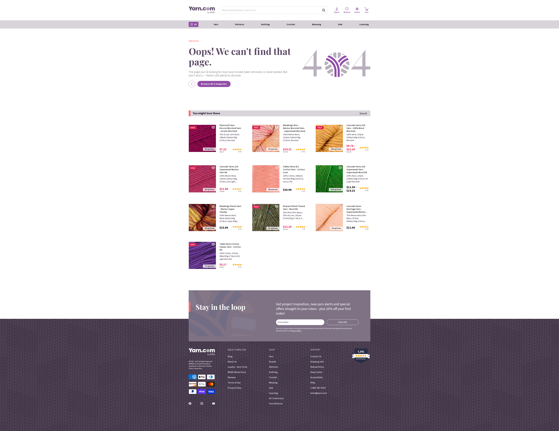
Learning (364, 24)
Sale (340, 24)
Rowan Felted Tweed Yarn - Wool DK (294, 208)
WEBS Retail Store (237, 372)
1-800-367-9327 (318, 388)
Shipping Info (317, 361)
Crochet (291, 24)
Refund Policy (317, 367)
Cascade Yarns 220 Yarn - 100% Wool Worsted (355, 128)
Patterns (239, 24)
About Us (232, 361)
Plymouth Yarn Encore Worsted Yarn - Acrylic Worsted (230, 128)
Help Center (316, 372)
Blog (230, 356)
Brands (272, 361)
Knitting (265, 24)
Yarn (216, 24)
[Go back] (192, 84)
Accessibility (316, 377)
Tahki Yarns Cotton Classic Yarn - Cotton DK (230, 247)
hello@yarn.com (318, 393)
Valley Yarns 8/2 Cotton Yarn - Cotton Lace (294, 169)
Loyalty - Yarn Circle (237, 367)
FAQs (312, 382)
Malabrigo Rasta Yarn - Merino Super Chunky (230, 209)
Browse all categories (214, 84)
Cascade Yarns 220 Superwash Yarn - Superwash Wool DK (356, 169)
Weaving (316, 24)
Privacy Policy (296, 331)
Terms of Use (234, 382)
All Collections (276, 398)
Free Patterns (276, 403)
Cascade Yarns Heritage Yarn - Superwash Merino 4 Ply (356, 209)
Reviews (232, 377)
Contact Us (315, 356)
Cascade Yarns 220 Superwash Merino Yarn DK (229, 169)
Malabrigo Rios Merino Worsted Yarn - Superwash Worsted (294, 128)
